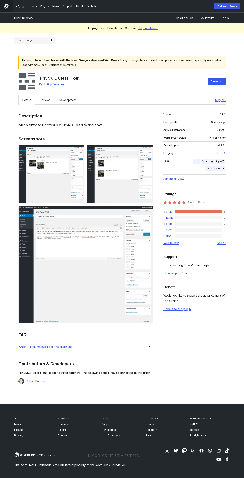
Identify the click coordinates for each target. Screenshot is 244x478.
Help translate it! (148, 28)
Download (217, 81)
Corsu (51, 455)
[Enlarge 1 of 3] (79, 150)
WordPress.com (200, 418)
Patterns (63, 435)
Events (150, 424)
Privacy (18, 435)
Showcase (64, 418)
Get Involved (153, 418)
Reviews (45, 100)
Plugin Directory (23, 17)
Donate (152, 429)
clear (196, 161)
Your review (171, 243)
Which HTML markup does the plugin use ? (46, 346)
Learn (105, 418)
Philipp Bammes (54, 84)
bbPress (196, 429)
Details (26, 100)
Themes (63, 424)
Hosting (18, 429)
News (17, 424)
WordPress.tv (111, 435)
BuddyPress (198, 435)
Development (67, 100)
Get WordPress (227, 6)
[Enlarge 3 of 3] (148, 210)
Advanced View (173, 179)
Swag (150, 435)
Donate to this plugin (177, 309)
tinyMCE (220, 161)
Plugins (62, 429)
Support (220, 100)
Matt (194, 424)
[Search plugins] (52, 40)
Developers (109, 429)
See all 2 (221, 153)
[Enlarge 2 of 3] (148, 150)
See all (221, 243)
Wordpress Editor (215, 168)
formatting (207, 161)
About (17, 418)
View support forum (176, 273)
